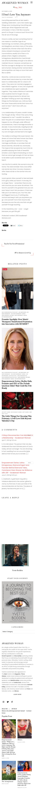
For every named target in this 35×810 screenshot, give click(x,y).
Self (30, 412)
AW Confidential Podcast (10, 312)
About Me (5, 709)
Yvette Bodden (7, 17)
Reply (29, 435)
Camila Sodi (17, 682)
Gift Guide (25, 412)
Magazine (17, 674)
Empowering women (8, 315)
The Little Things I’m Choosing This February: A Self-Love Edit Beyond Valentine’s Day (17, 418)
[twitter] (8, 702)
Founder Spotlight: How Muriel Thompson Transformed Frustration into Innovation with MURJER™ (17, 321)
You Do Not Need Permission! (14, 244)
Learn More (17, 694)
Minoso (17, 691)
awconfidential (22, 375)
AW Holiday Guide (16, 412)
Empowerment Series (21, 315)
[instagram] (3, 702)
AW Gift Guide (6, 412)
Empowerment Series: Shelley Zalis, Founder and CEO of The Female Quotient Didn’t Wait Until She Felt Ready (17, 384)
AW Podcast (13, 375)
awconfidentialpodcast (9, 377)
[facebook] (12, 702)
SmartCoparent (6, 656)
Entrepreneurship (7, 317)
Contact (28, 711)
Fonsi (28, 689)
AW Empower (22, 312)
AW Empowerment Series (18, 313)
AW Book (14, 709)
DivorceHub (17, 656)
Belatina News (15, 680)
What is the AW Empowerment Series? (13, 711)
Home (3, 713)
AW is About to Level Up (22, 253)
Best (5, 674)
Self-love (5, 413)
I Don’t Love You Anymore (16, 14)
